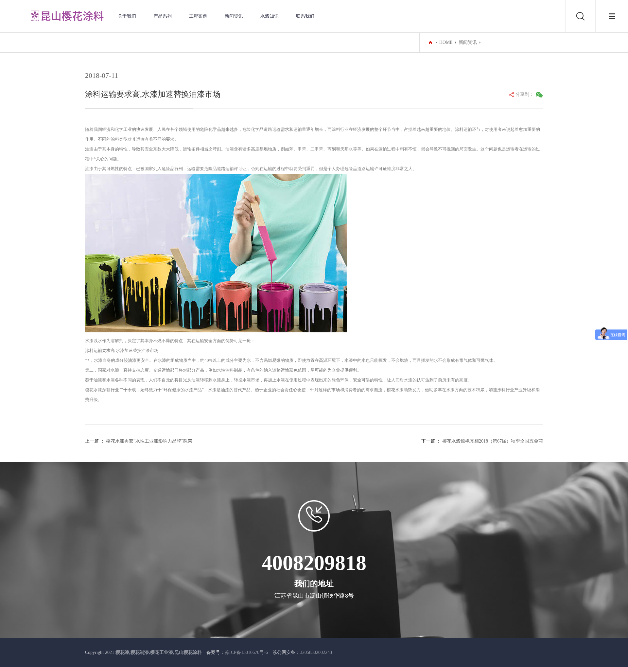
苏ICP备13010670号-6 (246, 652)
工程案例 (198, 16)
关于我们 (127, 16)
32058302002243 (316, 652)
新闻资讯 (234, 16)
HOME (446, 42)
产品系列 (162, 16)
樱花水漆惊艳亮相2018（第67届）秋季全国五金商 (492, 441)
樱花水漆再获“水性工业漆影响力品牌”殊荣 (149, 441)
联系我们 (305, 16)
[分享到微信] (539, 94)
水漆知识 (269, 16)
